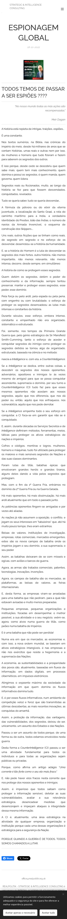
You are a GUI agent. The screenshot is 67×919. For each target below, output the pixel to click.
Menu (62, 9)
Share (10, 858)
